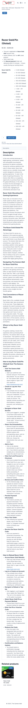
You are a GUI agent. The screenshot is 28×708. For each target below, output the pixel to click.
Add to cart (11, 137)
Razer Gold (9, 143)
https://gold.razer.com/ (13, 569)
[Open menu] (25, 3)
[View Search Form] (18, 3)
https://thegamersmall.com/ (15, 384)
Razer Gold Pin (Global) (17, 143)
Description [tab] (6, 148)
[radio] (21, 70)
